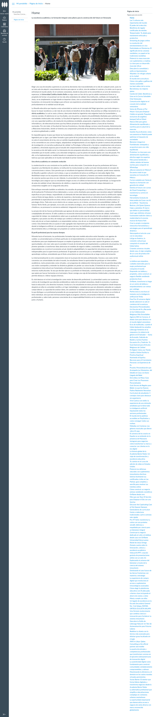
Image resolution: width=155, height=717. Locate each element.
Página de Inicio (19, 19)
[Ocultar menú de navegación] (13, 3)
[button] (4, 40)
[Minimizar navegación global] (4, 714)
